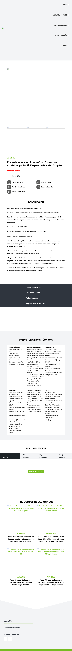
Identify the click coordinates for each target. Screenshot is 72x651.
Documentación (33, 293)
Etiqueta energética (43, 456)
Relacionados (32, 298)
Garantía (16, 176)
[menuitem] (66, 5)
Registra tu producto (35, 303)
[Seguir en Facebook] (10, 639)
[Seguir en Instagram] (5, 639)
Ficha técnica (26, 456)
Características (33, 287)
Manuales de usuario (7, 456)
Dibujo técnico (62, 456)
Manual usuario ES (36, 472)
